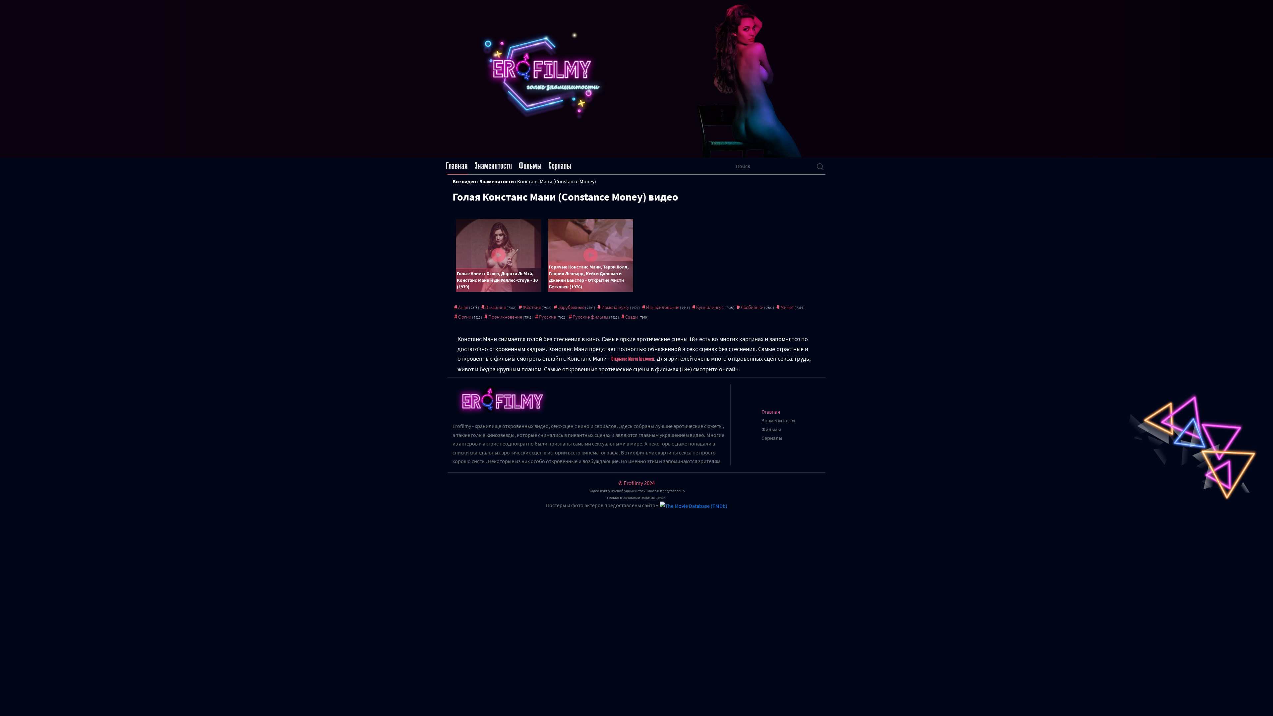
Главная (457, 165)
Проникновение (505, 317)
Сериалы (559, 165)
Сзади (631, 317)
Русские (547, 317)
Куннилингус (710, 307)
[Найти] (820, 166)
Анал (463, 307)
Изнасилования (662, 307)
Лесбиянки (752, 307)
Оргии (464, 317)
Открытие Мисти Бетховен (632, 359)
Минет (787, 307)
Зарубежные (571, 307)
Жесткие (532, 307)
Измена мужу (615, 307)
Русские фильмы (590, 317)
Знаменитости (493, 165)
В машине (495, 307)
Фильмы (530, 165)
